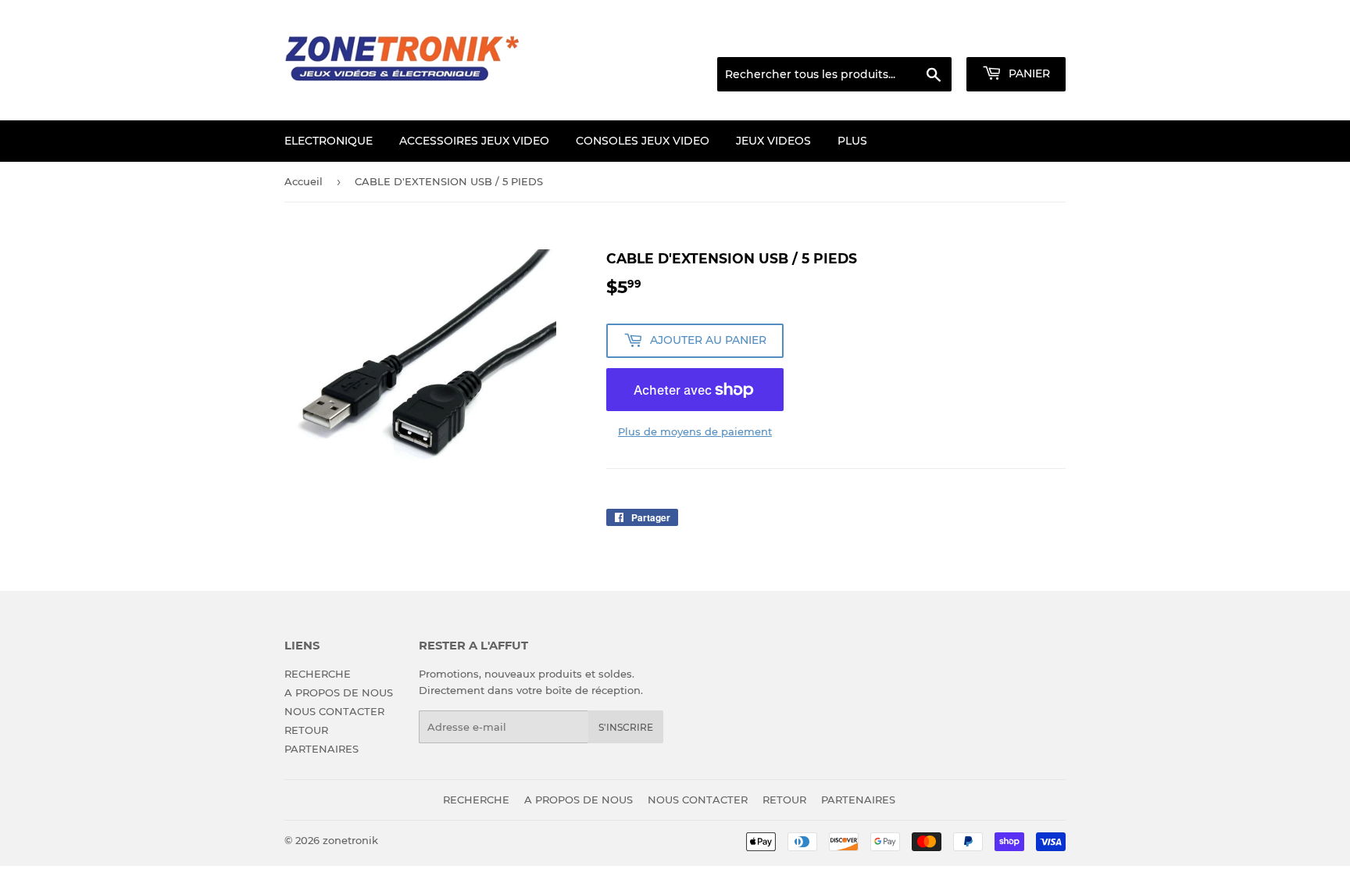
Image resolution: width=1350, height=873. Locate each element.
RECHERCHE (317, 673)
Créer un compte (1027, 37)
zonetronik (350, 840)
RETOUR (306, 730)
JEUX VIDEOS (773, 141)
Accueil (303, 181)
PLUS (852, 141)
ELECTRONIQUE (328, 141)
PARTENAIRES (321, 748)
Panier (1027, 73)
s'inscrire (625, 727)
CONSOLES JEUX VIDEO (642, 141)
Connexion (939, 37)
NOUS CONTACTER (334, 711)
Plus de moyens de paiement (695, 431)
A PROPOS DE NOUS (338, 692)
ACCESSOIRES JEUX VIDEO (474, 141)
